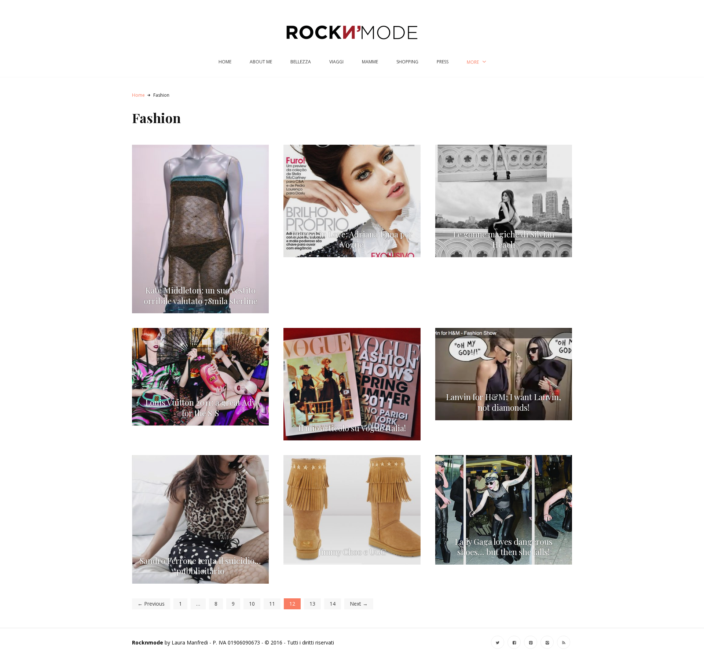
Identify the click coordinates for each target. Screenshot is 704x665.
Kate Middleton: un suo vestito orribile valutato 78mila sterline (200, 295)
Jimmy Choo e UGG (352, 552)
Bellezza (300, 62)
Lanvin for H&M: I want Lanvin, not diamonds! (503, 402)
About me (261, 62)
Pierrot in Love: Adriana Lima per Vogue (351, 239)
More (473, 62)
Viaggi (336, 62)
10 (252, 603)
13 (312, 603)
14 (333, 603)
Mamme (370, 62)
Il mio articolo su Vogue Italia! (352, 428)
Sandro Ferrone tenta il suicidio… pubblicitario (200, 566)
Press (442, 62)
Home (225, 62)
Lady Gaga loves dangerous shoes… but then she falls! (504, 547)
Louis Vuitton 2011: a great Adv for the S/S (200, 407)
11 (272, 603)
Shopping (407, 62)
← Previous (151, 603)
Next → (359, 603)
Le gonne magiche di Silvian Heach (503, 239)
